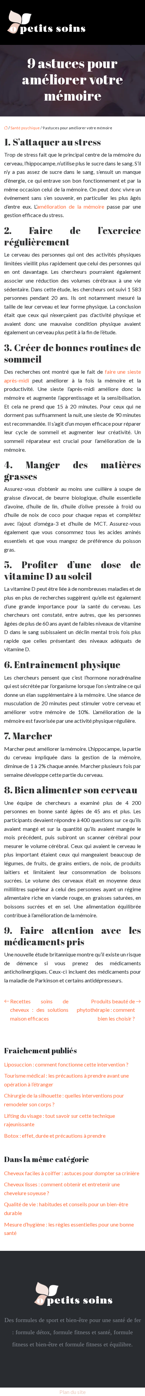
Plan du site (72, 1392)
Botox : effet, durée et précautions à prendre (55, 1135)
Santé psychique (25, 128)
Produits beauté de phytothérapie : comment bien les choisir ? (106, 1010)
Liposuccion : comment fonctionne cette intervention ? (66, 1064)
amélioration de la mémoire (70, 206)
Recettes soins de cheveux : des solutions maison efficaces (39, 1010)
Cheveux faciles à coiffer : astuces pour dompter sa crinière (71, 1173)
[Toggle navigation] (132, 22)
